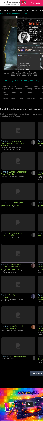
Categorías (36, 3)
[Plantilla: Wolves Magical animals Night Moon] (18, 192)
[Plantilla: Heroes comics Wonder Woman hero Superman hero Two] (18, 253)
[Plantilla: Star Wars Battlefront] (18, 284)
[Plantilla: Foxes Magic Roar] (18, 346)
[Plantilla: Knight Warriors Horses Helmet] (18, 223)
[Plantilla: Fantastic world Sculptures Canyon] (18, 315)
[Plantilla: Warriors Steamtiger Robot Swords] (18, 161)
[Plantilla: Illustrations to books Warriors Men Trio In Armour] (18, 130)
